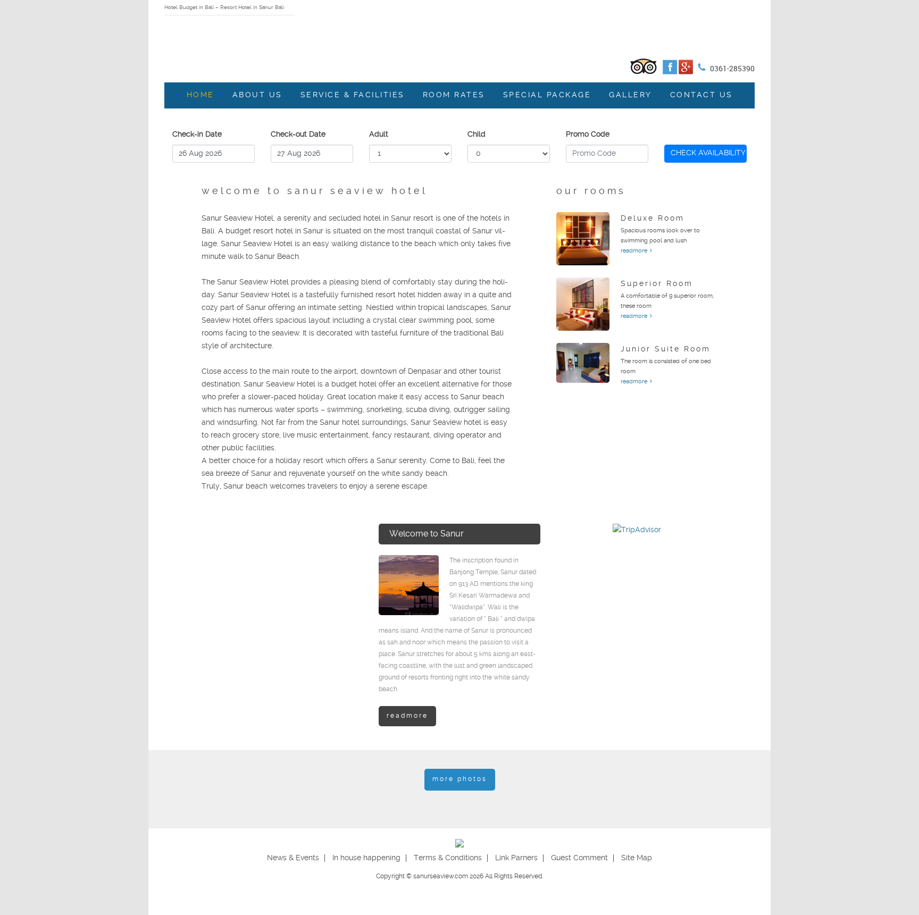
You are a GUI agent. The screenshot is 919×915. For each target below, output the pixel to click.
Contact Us (701, 95)
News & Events (293, 858)
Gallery (630, 95)
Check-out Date (298, 134)
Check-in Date (197, 134)
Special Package (547, 95)
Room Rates (454, 95)
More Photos (459, 779)
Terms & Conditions (448, 858)
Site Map (636, 858)
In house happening (366, 858)
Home (200, 95)
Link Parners (516, 858)
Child (476, 134)
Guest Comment (579, 858)
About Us (257, 95)
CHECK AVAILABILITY (708, 153)
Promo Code (587, 134)
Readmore (407, 715)
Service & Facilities (352, 95)
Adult (378, 134)
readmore (634, 251)
